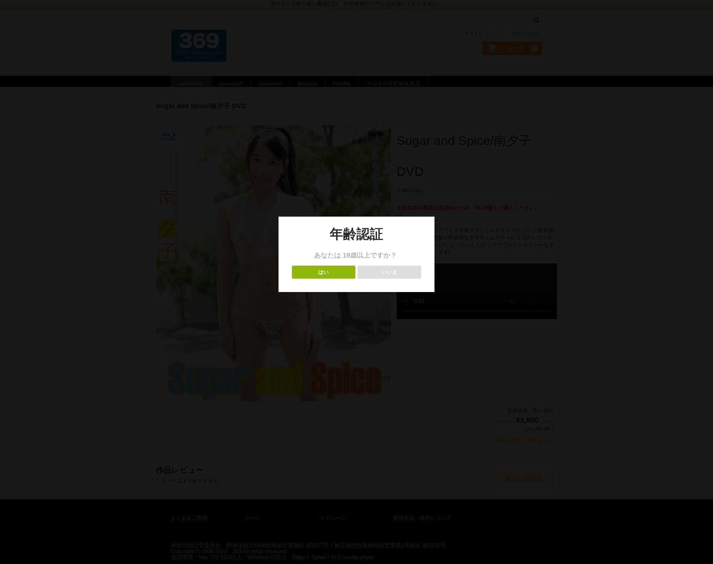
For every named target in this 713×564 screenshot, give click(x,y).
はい (323, 272)
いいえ (389, 272)
